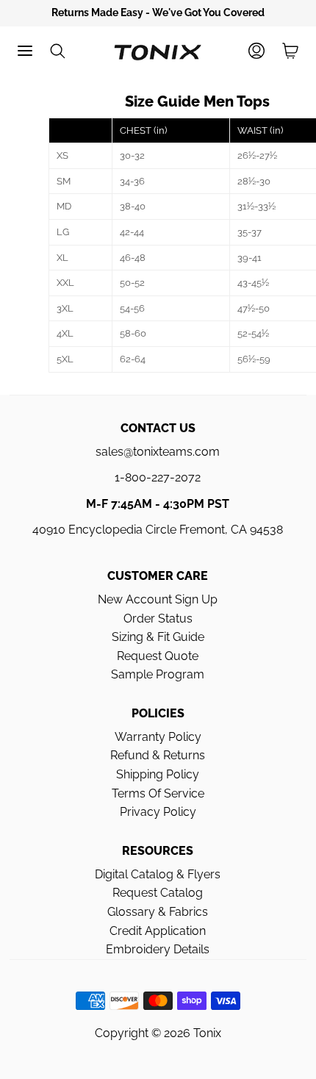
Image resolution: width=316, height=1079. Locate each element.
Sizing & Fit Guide (158, 637)
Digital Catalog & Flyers (157, 874)
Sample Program (157, 674)
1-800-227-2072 (158, 477)
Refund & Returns (157, 755)
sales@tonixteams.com (158, 452)
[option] (158, 13)
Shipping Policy (157, 774)
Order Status (158, 618)
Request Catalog (157, 893)
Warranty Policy (158, 737)
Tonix (207, 1033)
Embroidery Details (157, 949)
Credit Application (157, 931)
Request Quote (157, 656)
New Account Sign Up (158, 599)
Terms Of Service (158, 793)
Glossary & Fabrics (157, 912)
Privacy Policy (158, 812)
